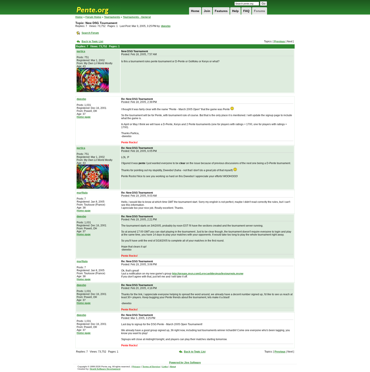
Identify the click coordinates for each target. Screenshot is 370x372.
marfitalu (82, 192)
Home (195, 11)
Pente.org (98, 7)
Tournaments (112, 17)
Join (207, 11)
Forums (259, 11)
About (173, 366)
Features (221, 11)
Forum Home (93, 17)
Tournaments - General (137, 17)
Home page (84, 117)
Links (165, 366)
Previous (279, 41)
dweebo (165, 26)
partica (81, 51)
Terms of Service (151, 366)
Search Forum (90, 32)
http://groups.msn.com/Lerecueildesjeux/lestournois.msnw (207, 273)
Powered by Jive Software (185, 362)
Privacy (136, 366)
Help (235, 11)
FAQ (246, 11)
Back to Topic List (92, 41)
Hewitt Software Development (105, 369)
